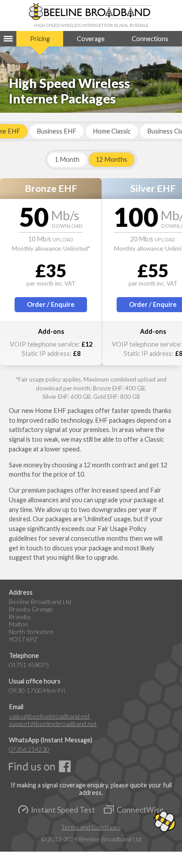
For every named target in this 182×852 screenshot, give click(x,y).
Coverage (91, 38)
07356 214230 (29, 749)
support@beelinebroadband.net (53, 723)
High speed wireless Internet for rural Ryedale (91, 25)
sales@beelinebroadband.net (49, 716)
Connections (150, 38)
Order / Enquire (51, 304)
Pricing (40, 38)
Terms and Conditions (91, 827)
